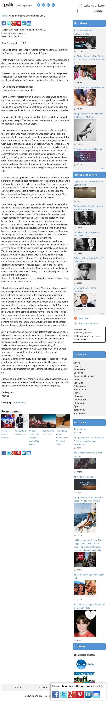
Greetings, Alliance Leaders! (5, 434)
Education (78, 383)
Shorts (77, 362)
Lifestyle (78, 396)
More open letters (88, 323)
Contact (43, 687)
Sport (76, 406)
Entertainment (19, 402)
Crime (77, 379)
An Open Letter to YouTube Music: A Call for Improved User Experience (89, 441)
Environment (80, 389)
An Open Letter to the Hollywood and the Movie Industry (34, 437)
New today (84, 318)
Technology (79, 409)
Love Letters (80, 399)
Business (78, 372)
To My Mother (80, 429)
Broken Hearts (81, 369)
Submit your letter (84, 333)
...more (102, 168)
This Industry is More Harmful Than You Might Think (61, 437)
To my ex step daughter (84, 477)
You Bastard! (80, 413)
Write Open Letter (95, 5)
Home (4, 15)
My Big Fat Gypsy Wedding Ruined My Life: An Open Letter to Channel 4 (89, 59)
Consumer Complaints (84, 376)
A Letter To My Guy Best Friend (88, 149)
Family (77, 393)
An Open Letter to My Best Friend (89, 87)
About (18, 687)
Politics (77, 366)
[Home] (7, 4)
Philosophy (79, 403)
